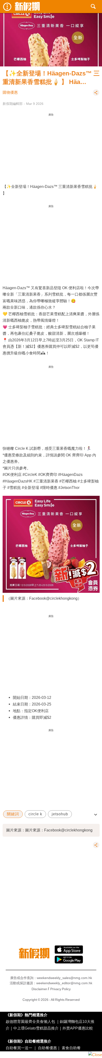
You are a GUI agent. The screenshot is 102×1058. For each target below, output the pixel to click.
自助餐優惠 (47, 1048)
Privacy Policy (60, 989)
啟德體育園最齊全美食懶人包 (30, 1021)
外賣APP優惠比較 (77, 1028)
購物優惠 (10, 92)
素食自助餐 (71, 1048)
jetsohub (60, 814)
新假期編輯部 (13, 104)
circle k (35, 814)
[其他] (96, 95)
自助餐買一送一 (19, 1048)
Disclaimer (39, 989)
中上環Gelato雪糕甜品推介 (36, 1028)
